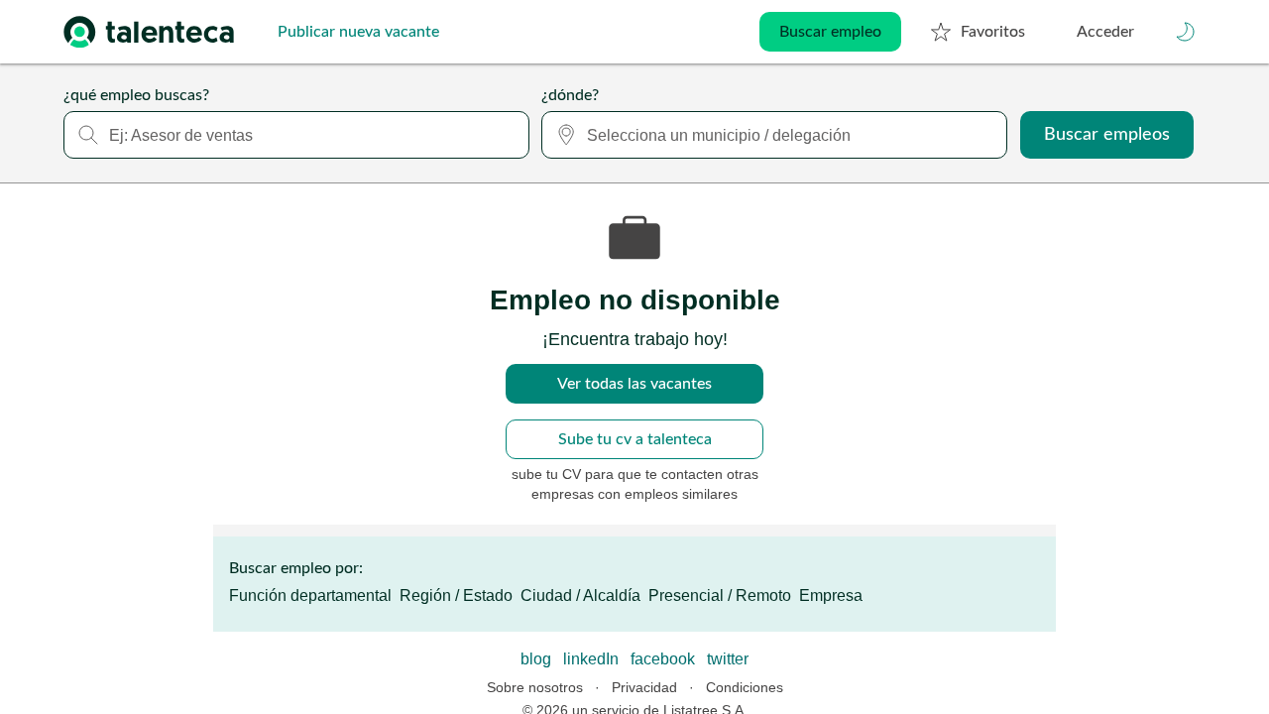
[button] (1186, 32)
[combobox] (296, 135)
